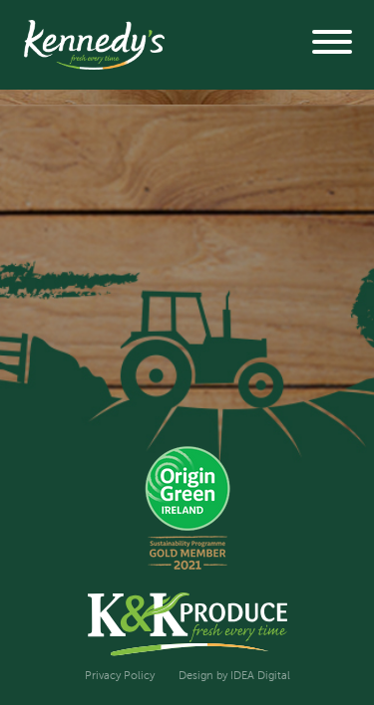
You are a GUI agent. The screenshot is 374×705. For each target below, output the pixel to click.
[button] (332, 45)
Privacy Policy (120, 675)
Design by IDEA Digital (234, 675)
